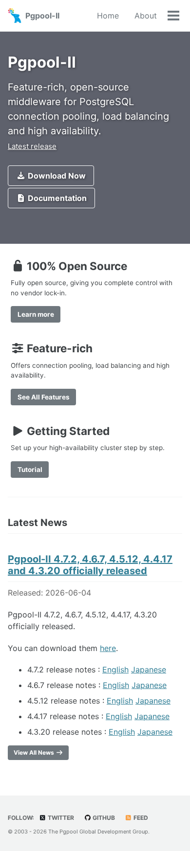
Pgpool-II (42, 15)
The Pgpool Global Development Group (98, 831)
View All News (35, 752)
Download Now (56, 176)
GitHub (103, 817)
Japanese (148, 669)
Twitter (60, 817)
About (145, 15)
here (108, 648)
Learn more (36, 314)
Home (108, 15)
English (115, 669)
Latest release (32, 146)
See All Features (44, 397)
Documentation (56, 198)
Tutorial (30, 469)
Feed (140, 817)
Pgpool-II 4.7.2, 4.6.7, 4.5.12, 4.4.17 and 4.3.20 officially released (90, 565)
